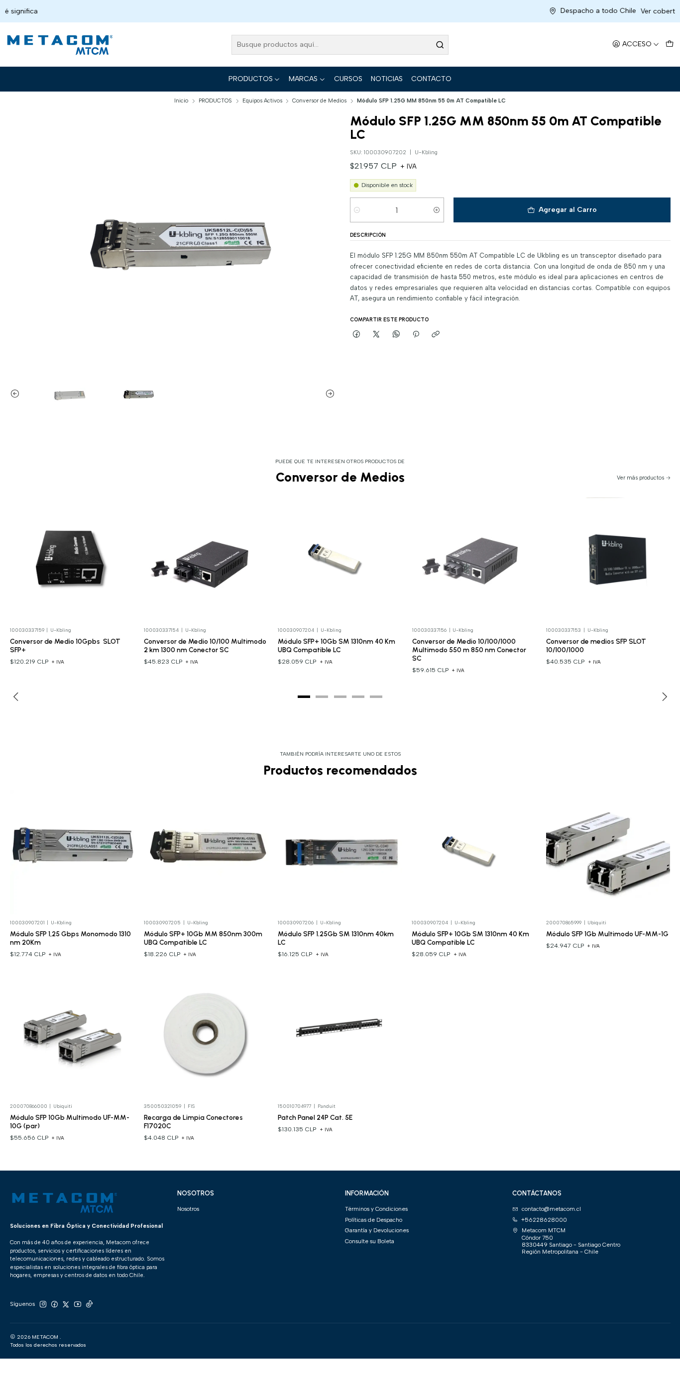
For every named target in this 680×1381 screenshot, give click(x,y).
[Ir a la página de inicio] (59, 44)
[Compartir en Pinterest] (416, 334)
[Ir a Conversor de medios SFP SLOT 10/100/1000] (608, 559)
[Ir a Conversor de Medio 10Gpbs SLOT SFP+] (72, 559)
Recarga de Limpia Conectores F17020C (193, 1121)
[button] (304, 696)
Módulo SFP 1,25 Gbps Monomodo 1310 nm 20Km (70, 938)
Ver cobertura (622, 11)
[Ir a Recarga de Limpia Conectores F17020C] (206, 1036)
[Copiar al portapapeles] (436, 334)
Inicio (181, 100)
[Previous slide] (17, 393)
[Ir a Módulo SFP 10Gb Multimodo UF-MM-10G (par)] (72, 1036)
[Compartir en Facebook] (357, 334)
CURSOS (348, 79)
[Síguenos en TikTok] (89, 1304)
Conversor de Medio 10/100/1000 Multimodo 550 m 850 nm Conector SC (469, 649)
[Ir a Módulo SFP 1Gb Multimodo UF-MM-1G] (608, 852)
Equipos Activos (262, 100)
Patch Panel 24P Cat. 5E (315, 1117)
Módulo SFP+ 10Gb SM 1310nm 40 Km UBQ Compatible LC (336, 645)
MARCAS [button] (303, 79)
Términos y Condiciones (376, 1208)
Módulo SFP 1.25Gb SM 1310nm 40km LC (336, 938)
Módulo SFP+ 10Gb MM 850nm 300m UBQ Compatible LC (203, 938)
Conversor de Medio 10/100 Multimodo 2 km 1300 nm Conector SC (205, 645)
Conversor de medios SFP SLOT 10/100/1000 (596, 645)
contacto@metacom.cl (551, 1208)
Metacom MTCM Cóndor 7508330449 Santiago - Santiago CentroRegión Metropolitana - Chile (571, 1241)
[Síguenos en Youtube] (78, 1304)
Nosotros (188, 1208)
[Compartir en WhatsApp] (396, 334)
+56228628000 (544, 1219)
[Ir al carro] (669, 44)
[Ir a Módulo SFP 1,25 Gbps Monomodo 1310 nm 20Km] (72, 852)
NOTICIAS (387, 79)
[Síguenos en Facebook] (54, 1304)
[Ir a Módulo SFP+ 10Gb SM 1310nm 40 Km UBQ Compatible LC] (340, 559)
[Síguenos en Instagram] (43, 1304)
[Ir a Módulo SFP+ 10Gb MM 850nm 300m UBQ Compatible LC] (206, 852)
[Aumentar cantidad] (437, 210)
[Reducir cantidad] (357, 210)
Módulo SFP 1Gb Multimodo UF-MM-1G (607, 934)
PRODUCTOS (250, 79)
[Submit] (440, 45)
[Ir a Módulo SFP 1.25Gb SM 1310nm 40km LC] (340, 852)
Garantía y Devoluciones (377, 1230)
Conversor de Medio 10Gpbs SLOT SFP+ (65, 645)
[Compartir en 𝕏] (376, 334)
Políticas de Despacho (373, 1219)
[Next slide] (327, 393)
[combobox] (340, 45)
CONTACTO (431, 79)
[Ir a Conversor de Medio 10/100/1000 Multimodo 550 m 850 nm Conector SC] (474, 559)
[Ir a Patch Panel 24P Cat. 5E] (340, 1036)
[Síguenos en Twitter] (66, 1304)
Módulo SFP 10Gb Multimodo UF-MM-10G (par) (69, 1121)
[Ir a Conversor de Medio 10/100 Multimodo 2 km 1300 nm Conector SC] (206, 559)
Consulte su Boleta (369, 1241)
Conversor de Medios (319, 100)
